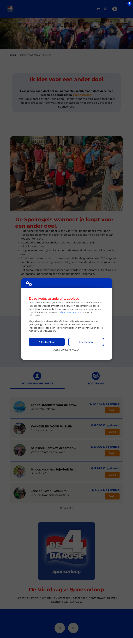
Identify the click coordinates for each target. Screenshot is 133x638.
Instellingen (86, 342)
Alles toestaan (47, 342)
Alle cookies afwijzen (66, 350)
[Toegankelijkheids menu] (129, 4)
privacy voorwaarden (70, 312)
